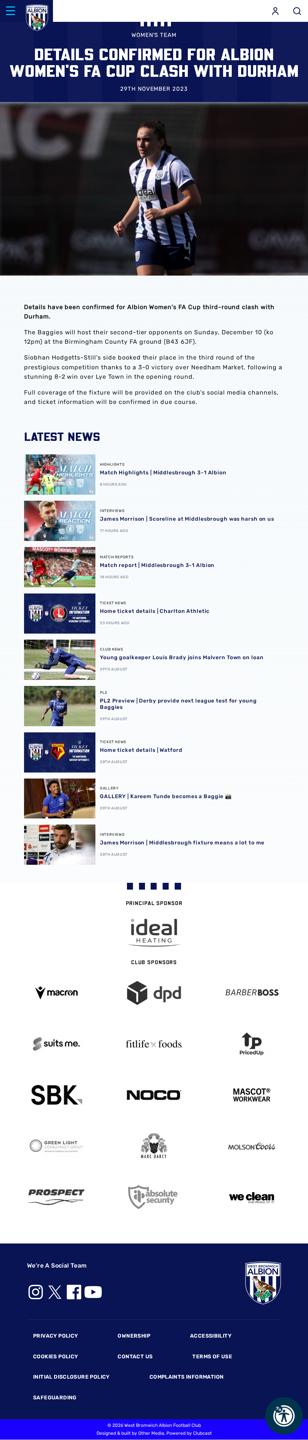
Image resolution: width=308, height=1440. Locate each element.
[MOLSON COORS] (251, 1146)
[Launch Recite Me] (284, 1416)
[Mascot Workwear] (251, 1095)
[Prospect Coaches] (56, 1197)
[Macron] (56, 993)
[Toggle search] (297, 11)
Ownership (134, 1336)
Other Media (151, 1433)
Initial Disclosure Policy (71, 1377)
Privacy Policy (55, 1336)
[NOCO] (154, 1095)
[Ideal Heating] (154, 932)
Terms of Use (212, 1356)
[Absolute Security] (154, 1197)
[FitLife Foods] (154, 1044)
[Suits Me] (56, 1044)
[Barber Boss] (251, 993)
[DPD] (154, 993)
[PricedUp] (251, 1044)
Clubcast (202, 1433)
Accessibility (210, 1336)
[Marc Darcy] (154, 1146)
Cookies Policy (55, 1356)
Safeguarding (55, 1397)
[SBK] (56, 1095)
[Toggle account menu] (275, 11)
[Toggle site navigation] (10, 11)
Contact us (135, 1356)
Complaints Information (186, 1377)
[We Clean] (251, 1197)
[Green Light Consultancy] (56, 1146)
